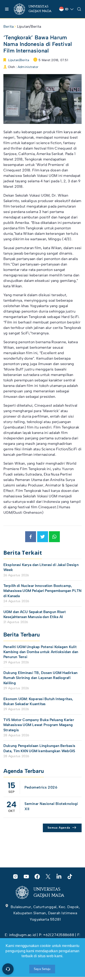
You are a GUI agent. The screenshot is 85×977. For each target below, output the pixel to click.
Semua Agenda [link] (59, 827)
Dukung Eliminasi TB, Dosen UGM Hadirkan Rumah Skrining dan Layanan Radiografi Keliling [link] (40, 678)
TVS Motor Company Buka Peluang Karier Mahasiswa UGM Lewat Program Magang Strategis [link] (38, 725)
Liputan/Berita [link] (29, 26)
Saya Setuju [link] (42, 969)
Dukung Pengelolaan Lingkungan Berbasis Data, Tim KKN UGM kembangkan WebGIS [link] (39, 748)
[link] (35, 9)
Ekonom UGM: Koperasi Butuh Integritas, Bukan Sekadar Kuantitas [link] (38, 701)
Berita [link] (8, 26)
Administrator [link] (28, 67)
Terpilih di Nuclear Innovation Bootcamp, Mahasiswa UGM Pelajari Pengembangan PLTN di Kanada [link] (42, 591)
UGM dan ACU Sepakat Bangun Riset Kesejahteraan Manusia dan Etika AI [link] (34, 614)
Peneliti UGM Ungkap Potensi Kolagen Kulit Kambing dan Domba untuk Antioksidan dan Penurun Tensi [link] (40, 652)
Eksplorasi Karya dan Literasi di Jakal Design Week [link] (41, 567)
